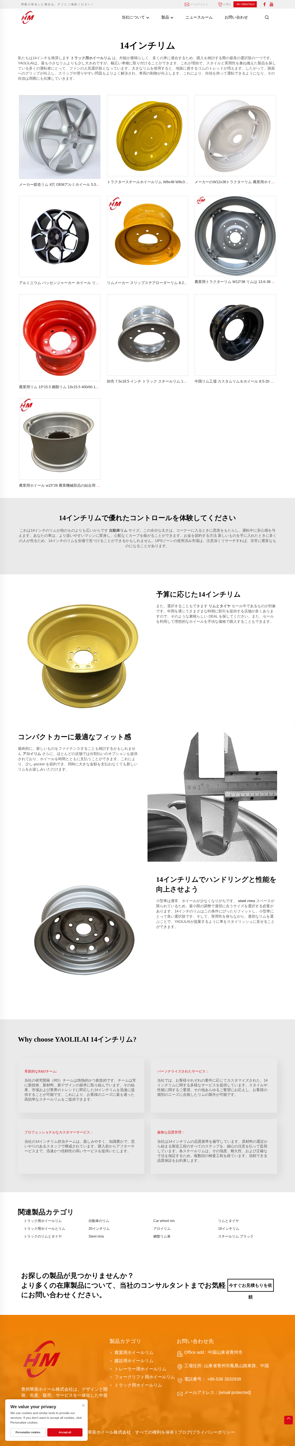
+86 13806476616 (245, 4)
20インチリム (99, 1228)
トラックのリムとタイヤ (43, 1236)
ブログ (184, 1432)
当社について (134, 17)
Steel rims (96, 1236)
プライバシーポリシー (213, 1432)
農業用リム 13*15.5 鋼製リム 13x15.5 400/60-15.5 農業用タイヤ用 (73, 387)
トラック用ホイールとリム (44, 1228)
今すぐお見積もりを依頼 (250, 1287)
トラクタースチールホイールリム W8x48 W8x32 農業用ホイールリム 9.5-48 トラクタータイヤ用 (186, 182)
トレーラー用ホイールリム (140, 1369)
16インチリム (228, 1228)
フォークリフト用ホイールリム (144, 1376)
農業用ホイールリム (133, 1352)
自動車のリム (99, 1221)
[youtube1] (271, 4)
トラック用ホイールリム (43, 1221)
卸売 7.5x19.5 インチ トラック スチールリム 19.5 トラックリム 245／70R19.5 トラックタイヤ (184, 381)
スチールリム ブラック (236, 1236)
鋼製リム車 (162, 1236)
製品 (165, 17)
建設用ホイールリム (133, 1360)
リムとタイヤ (228, 1221)
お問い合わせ (236, 17)
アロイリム (162, 1228)
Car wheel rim (164, 1221)
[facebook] (264, 4)
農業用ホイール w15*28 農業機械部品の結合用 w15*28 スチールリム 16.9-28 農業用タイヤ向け (97, 485)
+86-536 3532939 (223, 1379)
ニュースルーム (199, 17)
